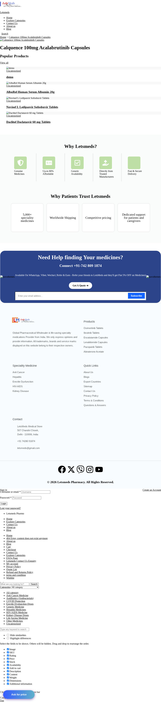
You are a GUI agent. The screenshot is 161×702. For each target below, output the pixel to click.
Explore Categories (15, 521)
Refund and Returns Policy (19, 572)
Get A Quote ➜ (80, 285)
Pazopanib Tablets (93, 347)
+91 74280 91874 (26, 441)
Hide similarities (17, 635)
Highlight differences (20, 638)
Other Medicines (14, 621)
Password (5, 497)
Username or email (10, 492)
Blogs (86, 377)
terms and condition (16, 575)
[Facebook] (62, 469)
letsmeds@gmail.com (28, 448)
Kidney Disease (21, 391)
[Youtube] (99, 469)
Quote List (11, 569)
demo (9, 77)
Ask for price (19, 694)
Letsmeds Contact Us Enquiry (21, 561)
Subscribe (136, 295)
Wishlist (10, 578)
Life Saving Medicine (17, 618)
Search (34, 584)
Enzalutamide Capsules (96, 337)
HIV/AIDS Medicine (16, 612)
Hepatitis (17, 377)
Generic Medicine (15, 606)
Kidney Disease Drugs (17, 615)
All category (12, 592)
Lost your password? (10, 508)
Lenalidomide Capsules (96, 342)
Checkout (11, 549)
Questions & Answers (95, 405)
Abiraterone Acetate (94, 351)
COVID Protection (15, 601)
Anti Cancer (19, 372)
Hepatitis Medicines (16, 609)
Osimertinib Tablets (93, 328)
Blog (8, 530)
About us (10, 527)
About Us (88, 372)
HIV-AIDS (18, 386)
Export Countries (92, 381)
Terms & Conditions (94, 400)
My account (12, 563)
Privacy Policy (91, 395)
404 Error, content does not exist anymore (27, 538)
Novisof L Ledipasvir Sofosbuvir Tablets (32, 106)
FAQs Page (12, 558)
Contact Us (89, 391)
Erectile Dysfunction (23, 381)
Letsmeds (4, 12)
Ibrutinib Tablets (92, 332)
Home (9, 519)
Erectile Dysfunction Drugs (19, 604)
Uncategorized (13, 71)
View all (4, 62)
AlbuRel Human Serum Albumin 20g (30, 92)
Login (3, 503)
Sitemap (88, 386)
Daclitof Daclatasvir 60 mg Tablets (28, 122)
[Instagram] (90, 469)
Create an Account (152, 490)
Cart (8, 546)
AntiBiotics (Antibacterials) (19, 598)
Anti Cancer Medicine (17, 595)
